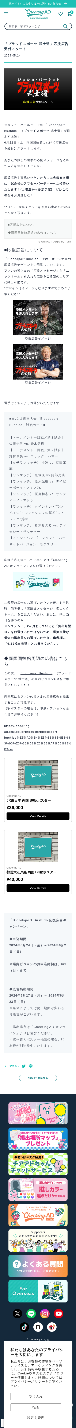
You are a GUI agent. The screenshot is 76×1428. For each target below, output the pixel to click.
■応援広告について (22, 224)
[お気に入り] (60, 14)
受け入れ (36, 1396)
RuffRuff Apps (50, 241)
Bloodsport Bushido (36, 673)
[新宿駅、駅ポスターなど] (65, 26)
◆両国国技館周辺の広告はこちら (32, 232)
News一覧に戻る (38, 1077)
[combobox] (38, 26)
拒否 (36, 1407)
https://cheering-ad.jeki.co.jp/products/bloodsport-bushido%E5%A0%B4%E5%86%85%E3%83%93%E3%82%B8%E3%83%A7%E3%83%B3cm (37, 737)
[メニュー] (6, 13)
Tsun (68, 241)
